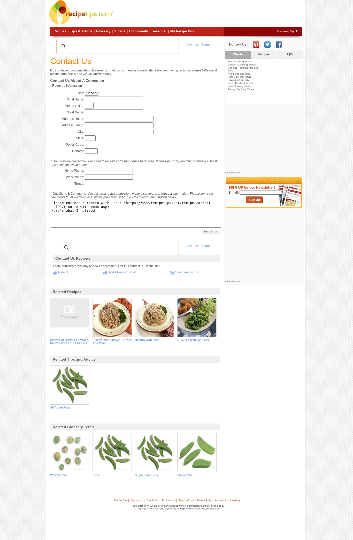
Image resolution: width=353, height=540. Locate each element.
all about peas (60, 407)
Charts (238, 54)
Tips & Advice (81, 31)
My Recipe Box (182, 31)
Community (138, 31)
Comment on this (187, 272)
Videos (119, 31)
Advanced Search (198, 45)
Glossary (103, 31)
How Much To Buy (238, 79)
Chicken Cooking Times (242, 64)
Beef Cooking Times (240, 61)
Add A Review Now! (122, 272)
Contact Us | (138, 500)
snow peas (184, 475)
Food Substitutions (239, 73)
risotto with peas (147, 339)
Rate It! (63, 272)
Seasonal (159, 31)
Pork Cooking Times (239, 86)
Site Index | (153, 500)
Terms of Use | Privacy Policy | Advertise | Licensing (209, 500)
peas (96, 475)
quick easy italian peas (193, 339)
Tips (290, 54)
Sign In (294, 31)
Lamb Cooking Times (240, 83)
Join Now (282, 31)
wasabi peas (58, 475)
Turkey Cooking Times (241, 89)
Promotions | (169, 500)
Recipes (59, 31)
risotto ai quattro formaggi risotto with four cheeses (69, 341)
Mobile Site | (121, 500)
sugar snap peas (146, 475)
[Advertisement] (208, 13)
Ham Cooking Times (239, 76)
